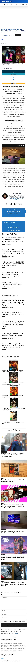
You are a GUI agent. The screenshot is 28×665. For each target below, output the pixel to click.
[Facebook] (1, 658)
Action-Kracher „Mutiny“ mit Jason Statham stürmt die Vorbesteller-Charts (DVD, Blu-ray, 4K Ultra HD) (13, 584)
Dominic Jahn (5, 35)
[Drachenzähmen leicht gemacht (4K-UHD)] (13, 421)
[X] (2, 658)
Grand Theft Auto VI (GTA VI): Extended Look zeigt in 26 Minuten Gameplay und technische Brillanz (13, 345)
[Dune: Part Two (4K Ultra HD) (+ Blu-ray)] (13, 395)
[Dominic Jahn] (5, 196)
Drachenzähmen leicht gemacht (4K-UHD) (11, 422)
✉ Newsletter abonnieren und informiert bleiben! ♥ (13, 621)
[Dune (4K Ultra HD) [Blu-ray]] (13, 408)
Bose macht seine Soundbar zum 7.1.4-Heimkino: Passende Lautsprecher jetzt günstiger (12, 274)
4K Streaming (5, 256)
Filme (16, 34)
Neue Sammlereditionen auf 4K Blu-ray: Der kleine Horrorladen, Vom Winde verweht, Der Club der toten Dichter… (13, 240)
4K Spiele (4, 349)
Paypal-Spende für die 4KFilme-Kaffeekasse (17, 199)
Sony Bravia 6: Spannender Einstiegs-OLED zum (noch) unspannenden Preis (13, 335)
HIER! (16, 633)
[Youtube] (3, 658)
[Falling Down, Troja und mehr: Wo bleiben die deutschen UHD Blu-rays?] (14, 468)
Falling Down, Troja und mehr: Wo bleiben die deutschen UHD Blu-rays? (13, 313)
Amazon (12, 191)
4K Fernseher (5, 288)
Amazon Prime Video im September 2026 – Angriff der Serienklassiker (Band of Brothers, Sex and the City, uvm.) (13, 252)
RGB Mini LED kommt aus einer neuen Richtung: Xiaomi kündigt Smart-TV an (11, 284)
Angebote (4, 277)
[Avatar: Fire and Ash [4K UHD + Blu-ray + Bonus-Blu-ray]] (13, 383)
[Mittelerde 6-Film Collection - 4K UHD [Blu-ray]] (13, 370)
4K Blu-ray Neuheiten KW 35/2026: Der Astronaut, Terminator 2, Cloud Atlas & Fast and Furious (13, 263)
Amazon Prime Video (18, 191)
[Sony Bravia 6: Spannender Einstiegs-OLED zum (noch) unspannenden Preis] (14, 520)
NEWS (20, 34)
